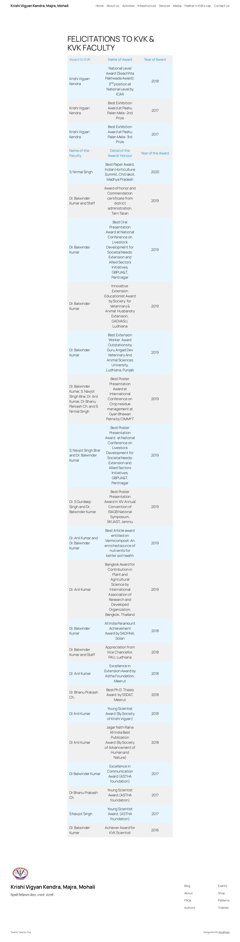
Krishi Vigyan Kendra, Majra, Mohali (40, 5)
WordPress (223, 932)
